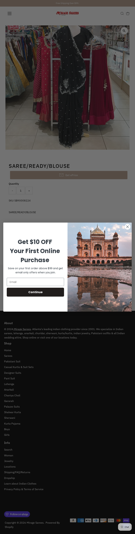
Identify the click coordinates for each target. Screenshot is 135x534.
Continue (35, 292)
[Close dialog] (127, 227)
